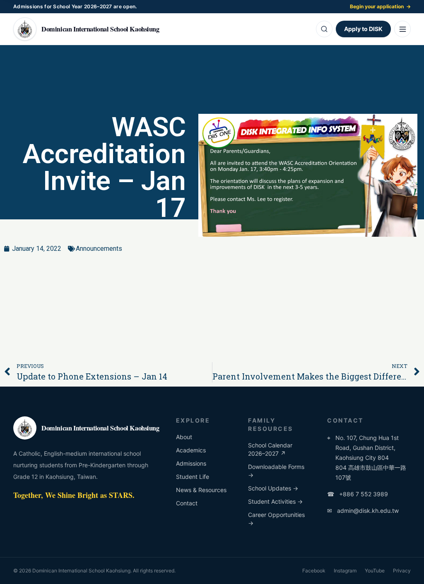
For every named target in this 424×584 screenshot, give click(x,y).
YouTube (375, 570)
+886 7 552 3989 (357, 493)
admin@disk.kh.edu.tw (363, 510)
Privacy (402, 570)
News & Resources (201, 489)
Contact (187, 503)
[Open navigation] (402, 29)
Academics (191, 450)
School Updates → (273, 488)
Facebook (313, 570)
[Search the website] (324, 29)
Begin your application (380, 6)
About (184, 436)
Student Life (192, 476)
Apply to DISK (363, 28)
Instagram (345, 570)
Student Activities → (275, 501)
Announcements (99, 248)
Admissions (191, 463)
